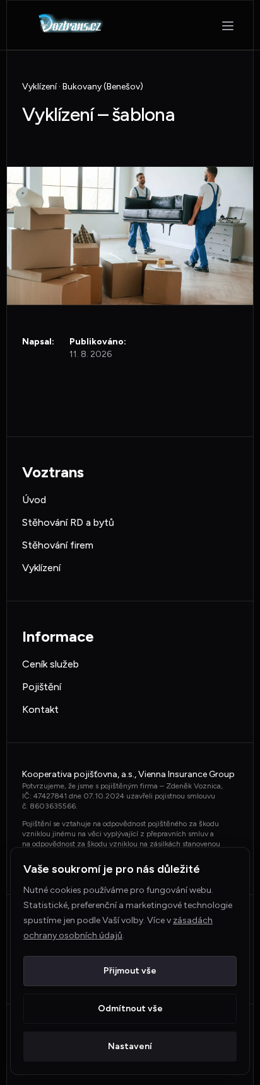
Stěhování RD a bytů (68, 522)
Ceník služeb (50, 664)
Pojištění (41, 687)
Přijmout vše (130, 970)
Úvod (34, 500)
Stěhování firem (57, 545)
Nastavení (130, 1046)
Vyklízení (41, 568)
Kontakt (40, 709)
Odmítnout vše (130, 1008)
